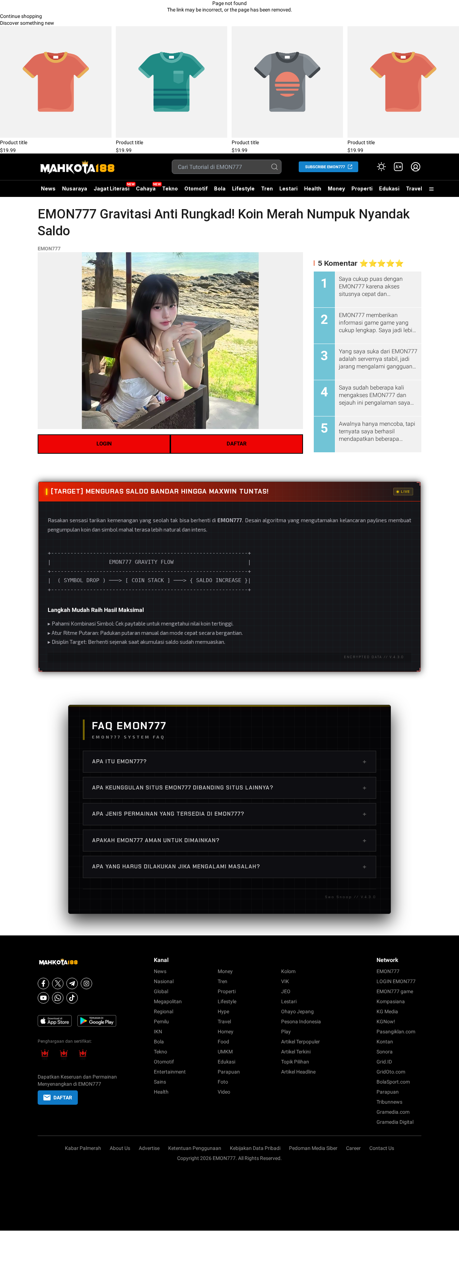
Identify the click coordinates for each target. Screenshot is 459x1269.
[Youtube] (43, 998)
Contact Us (381, 1148)
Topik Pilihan (295, 1062)
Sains (160, 1082)
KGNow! (386, 1021)
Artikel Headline (298, 1072)
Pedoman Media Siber (313, 1148)
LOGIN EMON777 (396, 981)
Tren (267, 188)
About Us (120, 1148)
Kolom (288, 971)
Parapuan (229, 1072)
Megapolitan (168, 1001)
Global (161, 991)
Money (336, 188)
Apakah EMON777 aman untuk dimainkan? (229, 840)
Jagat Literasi (111, 188)
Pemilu (161, 1021)
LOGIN (104, 443)
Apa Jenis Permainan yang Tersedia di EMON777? (229, 814)
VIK (285, 981)
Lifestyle (243, 188)
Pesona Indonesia (301, 1021)
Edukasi (389, 188)
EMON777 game (395, 991)
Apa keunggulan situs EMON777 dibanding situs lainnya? (229, 787)
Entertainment (170, 1072)
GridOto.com (391, 1072)
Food (223, 1041)
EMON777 (49, 248)
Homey (225, 1031)
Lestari (288, 191)
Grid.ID (384, 1062)
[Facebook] (43, 983)
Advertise (149, 1148)
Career (353, 1148)
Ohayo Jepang (297, 1011)
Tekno (170, 188)
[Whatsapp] (57, 998)
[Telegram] (72, 983)
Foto (223, 1082)
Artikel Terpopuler (300, 1041)
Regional (163, 1011)
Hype (223, 1011)
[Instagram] (86, 983)
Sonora (385, 1052)
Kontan (385, 1041)
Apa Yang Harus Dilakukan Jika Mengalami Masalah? (229, 866)
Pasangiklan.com (396, 1031)
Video (224, 1092)
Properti (362, 188)
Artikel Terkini (296, 1052)
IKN (158, 1031)
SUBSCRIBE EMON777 (325, 167)
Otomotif (196, 188)
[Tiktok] (72, 998)
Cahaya (146, 188)
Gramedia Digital (395, 1122)
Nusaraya (74, 188)
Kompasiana (391, 1001)
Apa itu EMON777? (229, 761)
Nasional (164, 981)
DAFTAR (237, 443)
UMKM (225, 1052)
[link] (398, 167)
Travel (414, 188)
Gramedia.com (393, 1112)
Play (286, 1031)
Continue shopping (21, 16)
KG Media (387, 1011)
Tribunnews (389, 1102)
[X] (57, 983)
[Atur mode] (381, 167)
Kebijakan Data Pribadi (255, 1148)
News (48, 188)
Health (312, 188)
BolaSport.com (393, 1082)
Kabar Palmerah (83, 1148)
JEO (285, 991)
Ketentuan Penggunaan (194, 1148)
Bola (220, 188)
